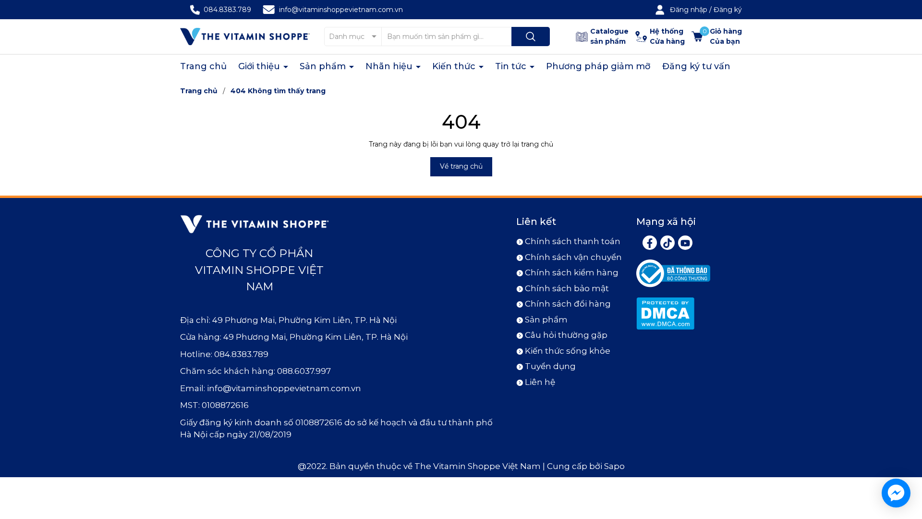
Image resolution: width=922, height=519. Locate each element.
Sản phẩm (324, 66)
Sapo (614, 466)
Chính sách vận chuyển (573, 257)
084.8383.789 (227, 9)
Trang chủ (203, 66)
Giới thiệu (260, 66)
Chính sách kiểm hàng (572, 272)
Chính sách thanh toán (572, 241)
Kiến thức (455, 66)
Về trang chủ (461, 166)
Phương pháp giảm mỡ (598, 66)
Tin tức (512, 66)
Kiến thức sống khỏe (567, 351)
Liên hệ (540, 382)
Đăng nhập (688, 9)
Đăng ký (728, 9)
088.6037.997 (304, 371)
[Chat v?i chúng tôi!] (896, 493)
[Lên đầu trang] (906, 458)
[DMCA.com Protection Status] (665, 313)
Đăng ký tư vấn (696, 66)
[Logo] (245, 36)
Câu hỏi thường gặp (566, 335)
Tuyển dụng (550, 366)
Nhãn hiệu (390, 66)
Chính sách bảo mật (567, 288)
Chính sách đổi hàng (568, 304)
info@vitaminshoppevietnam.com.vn (341, 9)
